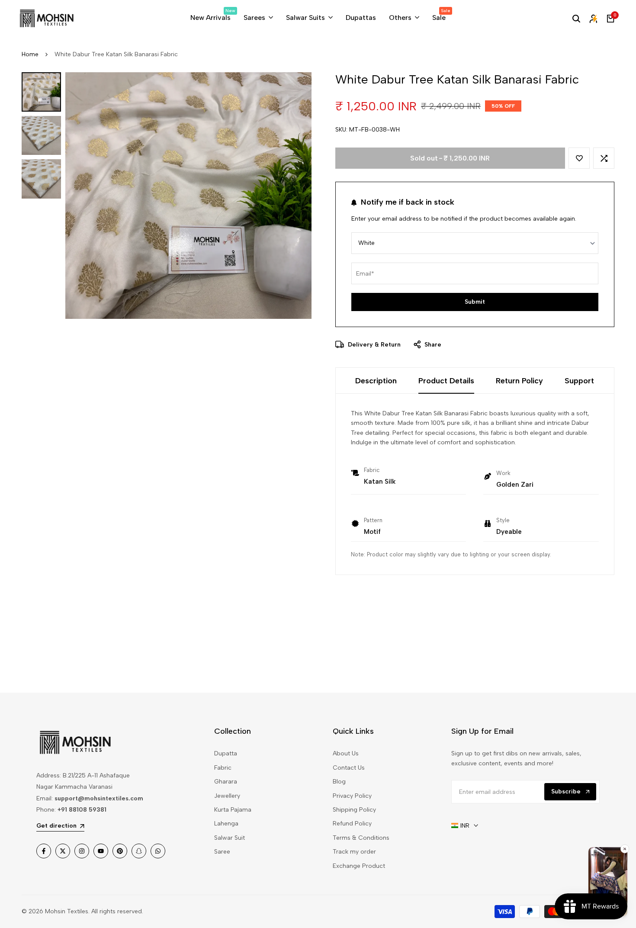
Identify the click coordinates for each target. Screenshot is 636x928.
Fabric (222, 767)
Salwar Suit (229, 837)
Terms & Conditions (361, 837)
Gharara (225, 781)
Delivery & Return (373, 344)
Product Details (446, 380)
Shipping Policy (354, 809)
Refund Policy (352, 823)
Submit (475, 301)
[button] (579, 158)
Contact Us (349, 767)
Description (376, 380)
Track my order (354, 851)
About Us (346, 753)
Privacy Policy (352, 796)
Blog (339, 781)
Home (30, 54)
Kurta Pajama (232, 809)
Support (579, 380)
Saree (222, 851)
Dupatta (225, 753)
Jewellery (227, 796)
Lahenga (226, 823)
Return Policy (519, 380)
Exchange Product (359, 866)
